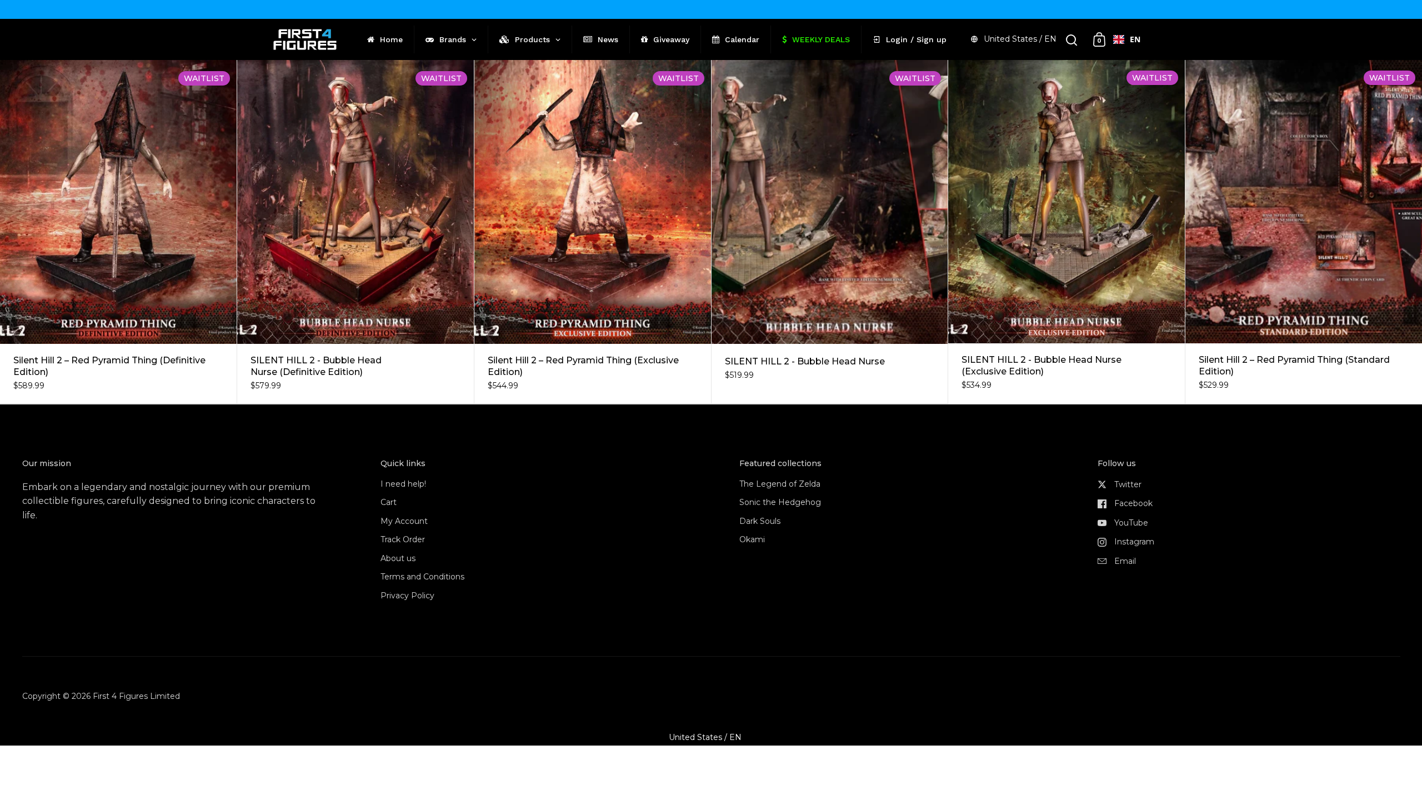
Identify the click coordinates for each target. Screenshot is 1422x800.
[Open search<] (1072, 40)
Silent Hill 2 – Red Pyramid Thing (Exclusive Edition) (592, 231)
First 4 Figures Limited (136, 696)
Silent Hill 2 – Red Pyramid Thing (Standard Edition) (1303, 231)
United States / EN (1020, 39)
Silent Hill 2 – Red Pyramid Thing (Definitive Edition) (118, 231)
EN (1135, 39)
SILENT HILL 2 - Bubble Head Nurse (830, 231)
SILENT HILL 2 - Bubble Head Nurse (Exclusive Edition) (1066, 231)
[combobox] (1127, 39)
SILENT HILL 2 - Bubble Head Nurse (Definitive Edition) (355, 231)
